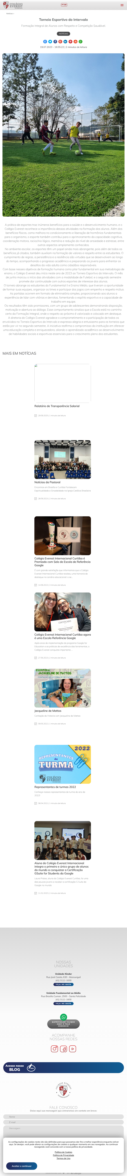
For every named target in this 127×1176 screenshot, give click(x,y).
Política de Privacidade (63, 1155)
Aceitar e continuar (21, 1166)
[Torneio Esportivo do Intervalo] (63, 135)
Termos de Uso (63, 1158)
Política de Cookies (63, 1152)
